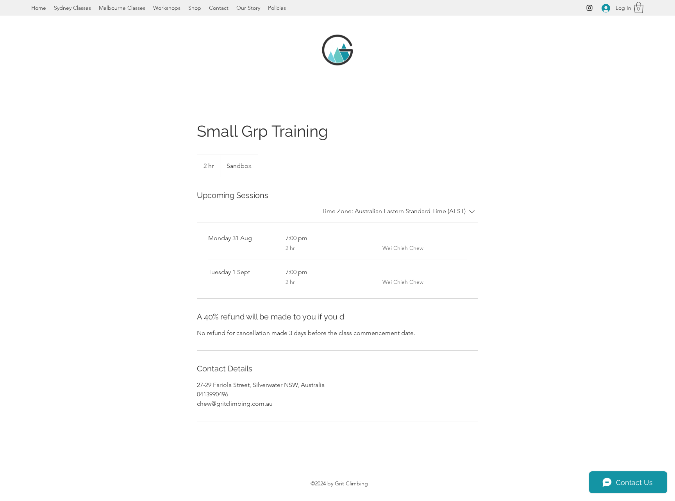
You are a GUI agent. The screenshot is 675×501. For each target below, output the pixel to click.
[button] (638, 7)
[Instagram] (589, 8)
